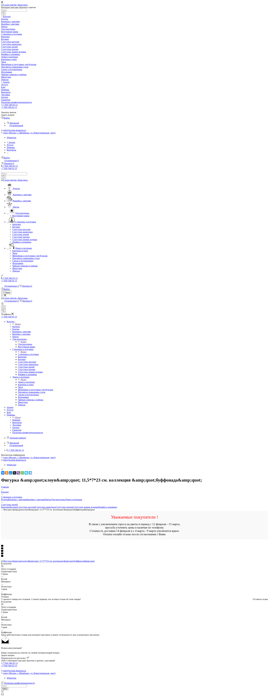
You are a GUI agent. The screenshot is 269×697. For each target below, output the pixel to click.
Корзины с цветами (17, 499)
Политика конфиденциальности (19, 683)
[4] (134, 553)
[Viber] (18, 473)
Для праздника (25, 344)
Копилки (5, 507)
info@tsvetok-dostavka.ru (14, 130)
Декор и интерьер (26, 382)
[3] (134, 551)
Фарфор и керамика (107, 507)
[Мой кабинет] (2, 304)
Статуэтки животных (45, 507)
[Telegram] (30, 473)
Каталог (16, 326)
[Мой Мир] (10, 473)
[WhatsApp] (22, 473)
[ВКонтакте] (2, 473)
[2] (134, 548)
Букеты (4, 499)
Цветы (48, 499)
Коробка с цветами (36, 499)
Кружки (13, 507)
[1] (134, 546)
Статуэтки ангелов (26, 507)
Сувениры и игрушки (28, 354)
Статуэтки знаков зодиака (85, 507)
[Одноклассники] (6, 473)
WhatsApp (11, 137)
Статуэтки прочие (64, 507)
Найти (4, 689)
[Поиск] (3, 13)
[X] (14, 473)
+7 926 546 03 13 (10, 105)
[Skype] (26, 473)
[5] (134, 556)
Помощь (16, 420)
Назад (18, 324)
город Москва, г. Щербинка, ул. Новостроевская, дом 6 (29, 133)
